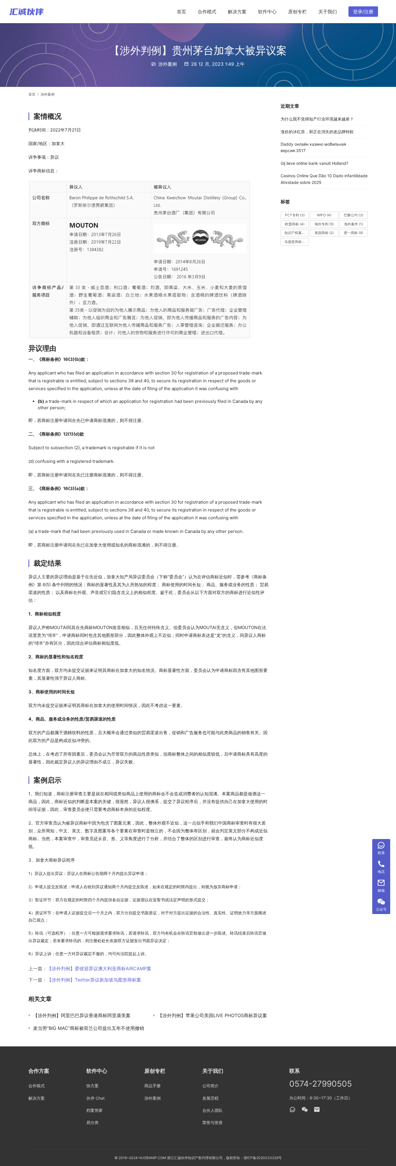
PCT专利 (295, 215)
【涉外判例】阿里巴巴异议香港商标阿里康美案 (81, 1015)
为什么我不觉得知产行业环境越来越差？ (317, 118)
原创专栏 (297, 11)
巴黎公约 (353, 215)
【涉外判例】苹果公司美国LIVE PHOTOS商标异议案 (212, 1015)
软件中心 (267, 11)
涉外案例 (167, 64)
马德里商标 (295, 242)
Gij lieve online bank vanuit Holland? (314, 163)
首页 (181, 11)
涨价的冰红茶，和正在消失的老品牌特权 (317, 131)
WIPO (324, 215)
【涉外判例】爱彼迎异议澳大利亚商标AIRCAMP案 (99, 968)
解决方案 (237, 11)
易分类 (92, 1122)
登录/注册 (363, 11)
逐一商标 (353, 233)
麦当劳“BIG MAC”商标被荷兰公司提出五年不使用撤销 (88, 1028)
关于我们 (327, 11)
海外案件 (353, 224)
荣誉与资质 (212, 1122)
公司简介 (210, 1085)
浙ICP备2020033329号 (263, 1158)
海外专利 (324, 224)
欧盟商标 (294, 224)
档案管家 (94, 1110)
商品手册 (152, 1085)
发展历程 (210, 1098)
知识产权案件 (296, 233)
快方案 (92, 1085)
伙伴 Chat (95, 1098)
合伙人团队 (212, 1110)
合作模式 (207, 11)
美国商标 (324, 233)
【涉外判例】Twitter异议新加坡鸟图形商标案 (94, 980)
